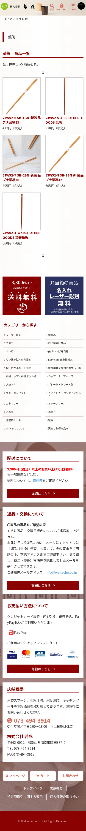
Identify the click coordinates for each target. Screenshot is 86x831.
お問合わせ (70, 775)
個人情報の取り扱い (64, 796)
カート (72, 9)
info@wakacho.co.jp (61, 572)
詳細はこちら (41, 493)
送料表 (37, 480)
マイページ (61, 9)
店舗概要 (56, 788)
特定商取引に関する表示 (25, 796)
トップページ (32, 788)
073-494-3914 (32, 720)
